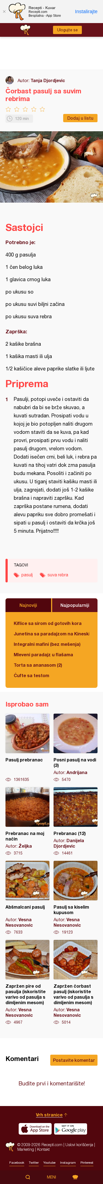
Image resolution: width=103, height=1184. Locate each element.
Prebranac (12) (76, 821)
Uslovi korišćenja (79, 1144)
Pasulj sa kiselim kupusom (76, 898)
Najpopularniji (74, 605)
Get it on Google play (70, 1129)
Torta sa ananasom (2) (38, 665)
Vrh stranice (49, 1114)
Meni (51, 1177)
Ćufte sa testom (31, 675)
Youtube (49, 1163)
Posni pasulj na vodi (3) (76, 748)
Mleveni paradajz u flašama (43, 654)
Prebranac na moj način (27, 821)
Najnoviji (28, 605)
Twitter (34, 1163)
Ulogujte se (67, 30)
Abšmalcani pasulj (27, 898)
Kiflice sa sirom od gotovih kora (48, 623)
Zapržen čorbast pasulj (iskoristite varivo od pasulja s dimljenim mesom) (76, 982)
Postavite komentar (74, 1060)
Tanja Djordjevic (47, 80)
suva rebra (58, 574)
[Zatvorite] (4, 11)
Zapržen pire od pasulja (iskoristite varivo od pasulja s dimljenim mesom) (27, 982)
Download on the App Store (35, 1129)
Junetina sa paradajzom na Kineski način (51, 633)
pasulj (27, 574)
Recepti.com (10, 1147)
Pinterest (86, 1163)
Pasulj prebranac (27, 748)
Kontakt (43, 1149)
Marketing (25, 1149)
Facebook (16, 1163)
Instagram (68, 1163)
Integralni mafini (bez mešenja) (47, 644)
